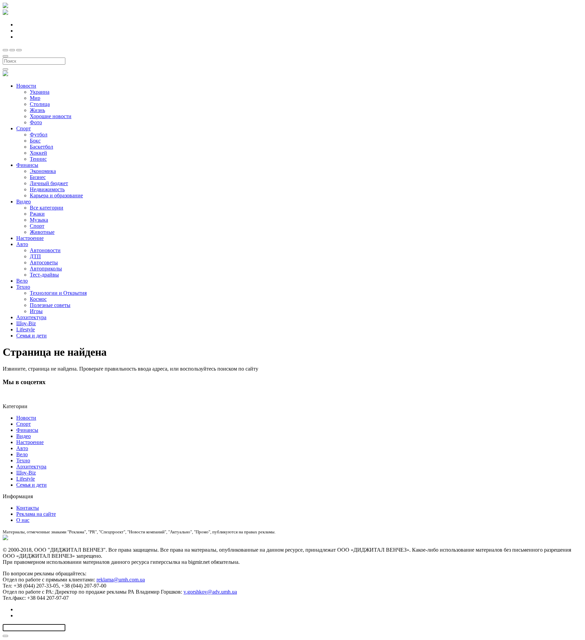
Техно (23, 287)
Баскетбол (41, 147)
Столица (40, 104)
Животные (42, 232)
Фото (36, 122)
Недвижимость (47, 189)
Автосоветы (44, 262)
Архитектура (31, 317)
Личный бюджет (49, 183)
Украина (39, 92)
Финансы (27, 165)
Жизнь (37, 110)
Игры (36, 311)
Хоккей (38, 153)
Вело (22, 281)
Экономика (43, 171)
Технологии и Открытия (58, 293)
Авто (22, 244)
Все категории (46, 208)
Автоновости (45, 250)
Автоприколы (46, 268)
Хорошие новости (50, 116)
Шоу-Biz (26, 323)
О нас (22, 520)
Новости (26, 86)
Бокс (35, 141)
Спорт (23, 128)
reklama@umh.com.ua (120, 579)
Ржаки (37, 214)
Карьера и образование (56, 195)
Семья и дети (31, 335)
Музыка (39, 220)
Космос (38, 299)
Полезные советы (50, 305)
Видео (23, 201)
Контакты (27, 508)
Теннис (38, 159)
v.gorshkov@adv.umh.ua (210, 592)
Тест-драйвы (44, 275)
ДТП (35, 256)
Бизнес (38, 177)
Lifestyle (25, 329)
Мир (35, 98)
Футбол (38, 134)
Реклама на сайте (36, 514)
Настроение (30, 238)
